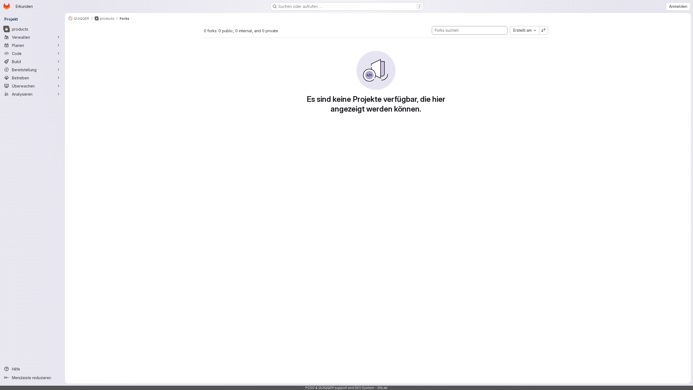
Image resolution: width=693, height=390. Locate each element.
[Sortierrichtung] (544, 30)
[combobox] (524, 30)
